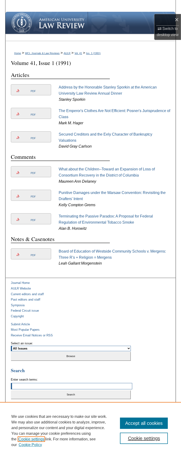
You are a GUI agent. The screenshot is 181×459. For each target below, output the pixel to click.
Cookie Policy (30, 445)
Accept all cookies (144, 423)
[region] (90, 430)
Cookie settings (31, 439)
